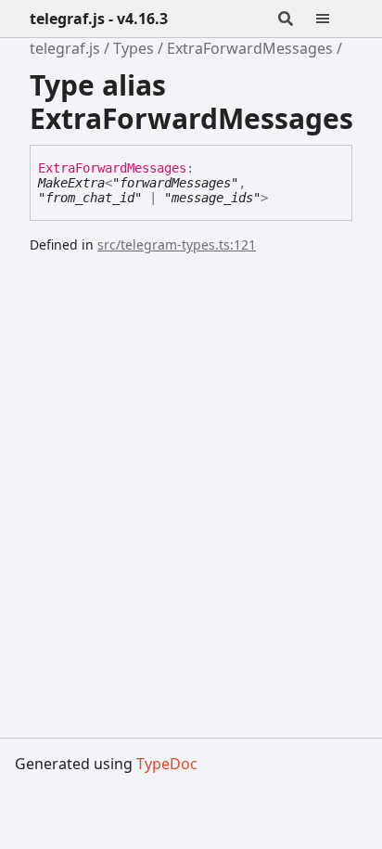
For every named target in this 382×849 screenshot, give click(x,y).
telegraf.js (65, 48)
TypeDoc (166, 763)
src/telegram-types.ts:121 (176, 244)
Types (133, 48)
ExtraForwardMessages (250, 48)
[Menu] (333, 18)
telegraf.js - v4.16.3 (99, 18)
